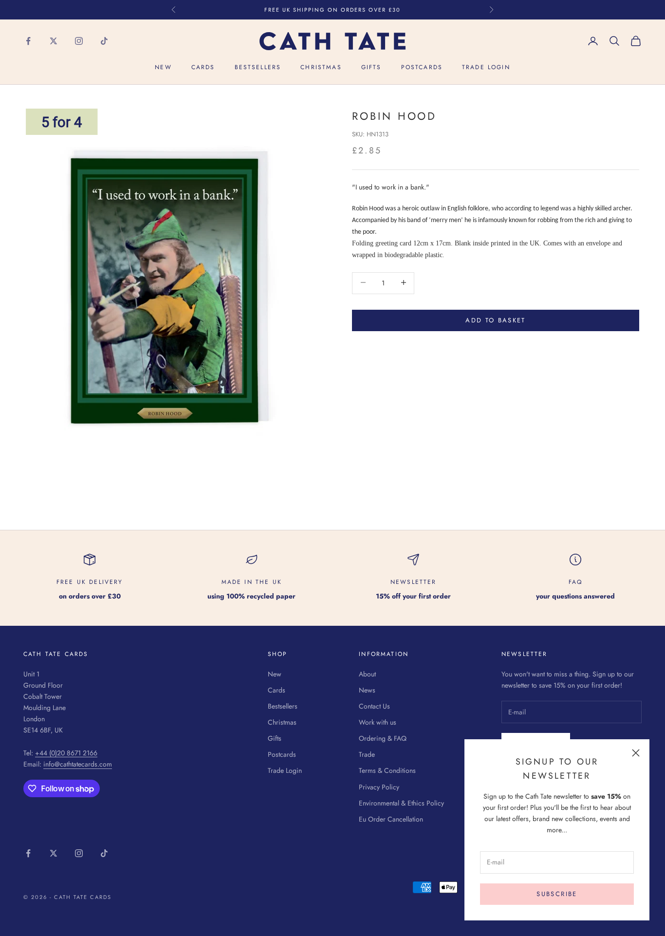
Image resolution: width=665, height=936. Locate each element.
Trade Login (486, 67)
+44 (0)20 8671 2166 (66, 753)
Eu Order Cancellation (391, 819)
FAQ (575, 582)
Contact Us (374, 706)
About (367, 674)
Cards (203, 67)
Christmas (320, 67)
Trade (367, 754)
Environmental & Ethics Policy (401, 803)
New (163, 67)
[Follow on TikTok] (104, 41)
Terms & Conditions (387, 770)
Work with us (377, 722)
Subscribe (556, 894)
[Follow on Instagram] (79, 41)
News (367, 690)
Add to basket (495, 319)
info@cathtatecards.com (77, 764)
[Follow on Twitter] (53, 41)
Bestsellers (258, 67)
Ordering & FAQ (382, 738)
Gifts (371, 67)
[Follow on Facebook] (28, 41)
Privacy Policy (379, 787)
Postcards (422, 67)
